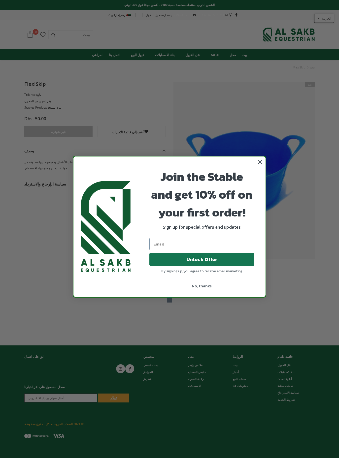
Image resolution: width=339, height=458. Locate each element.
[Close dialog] (260, 162)
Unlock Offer (201, 259)
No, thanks (202, 286)
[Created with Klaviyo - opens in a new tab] (169, 300)
